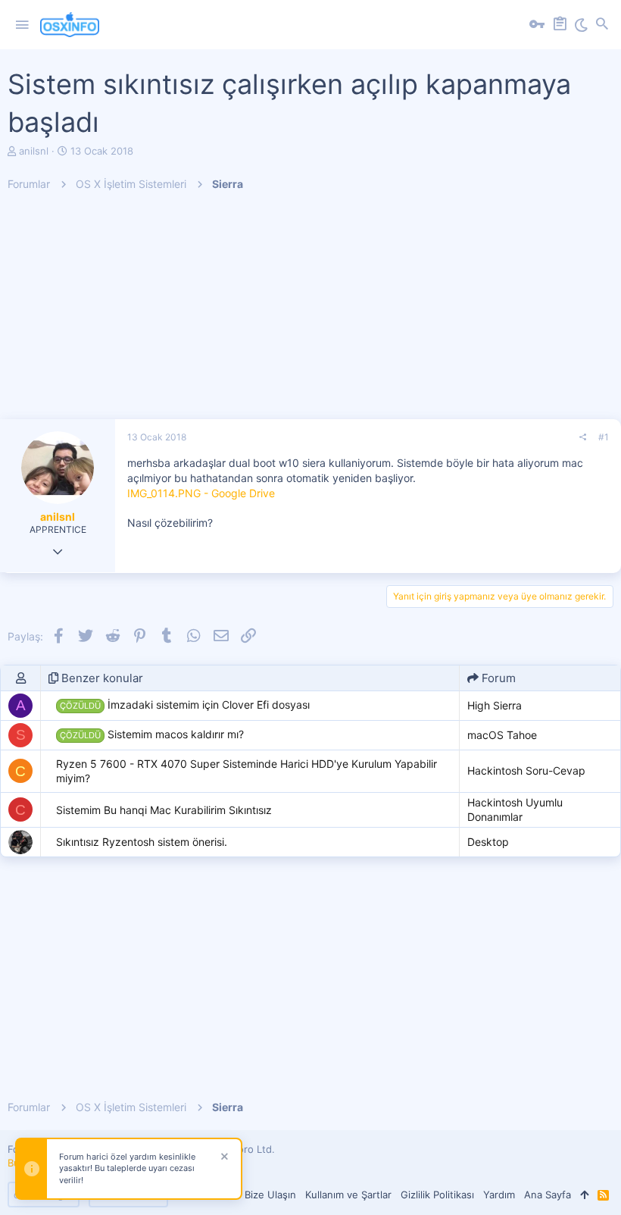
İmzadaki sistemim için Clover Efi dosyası (185, 704)
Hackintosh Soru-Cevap (526, 770)
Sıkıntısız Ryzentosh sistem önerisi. (141, 841)
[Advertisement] (310, 313)
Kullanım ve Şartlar (348, 1194)
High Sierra (494, 705)
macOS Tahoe (502, 734)
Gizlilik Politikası (437, 1194)
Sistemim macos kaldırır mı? (152, 734)
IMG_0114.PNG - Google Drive (201, 493)
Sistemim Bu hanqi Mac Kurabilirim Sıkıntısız (164, 809)
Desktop (488, 841)
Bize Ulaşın (270, 1194)
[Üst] (584, 1194)
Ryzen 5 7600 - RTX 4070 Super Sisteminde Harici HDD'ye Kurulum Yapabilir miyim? (246, 771)
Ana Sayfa (547, 1194)
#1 (603, 437)
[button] (22, 25)
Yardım (499, 1194)
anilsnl (33, 151)
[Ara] (602, 25)
